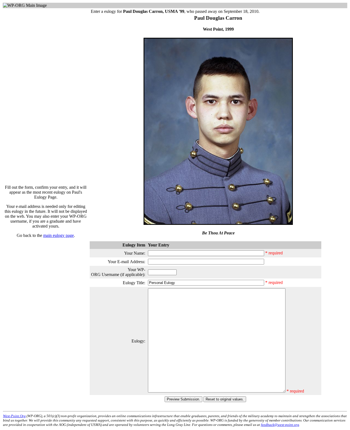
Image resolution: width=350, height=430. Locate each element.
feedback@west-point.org (280, 425)
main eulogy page (58, 235)
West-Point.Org (14, 416)
